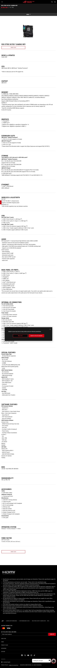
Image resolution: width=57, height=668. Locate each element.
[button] (2, 2)
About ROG (3, 638)
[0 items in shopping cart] (55, 2)
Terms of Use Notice (13, 665)
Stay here (20, 335)
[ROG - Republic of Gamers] (28, 2)
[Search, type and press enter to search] (52, 2)
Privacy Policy (4, 665)
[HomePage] (2, 621)
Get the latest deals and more (8, 631)
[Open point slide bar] (0, 202)
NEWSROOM (3, 648)
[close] (50, 329)
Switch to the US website (36, 335)
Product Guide (4, 645)
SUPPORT (3, 651)
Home (2, 641)
